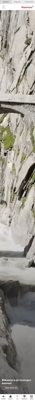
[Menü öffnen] (4, 7)
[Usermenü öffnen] (16, 7)
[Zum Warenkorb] (12, 7)
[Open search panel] (8, 7)
